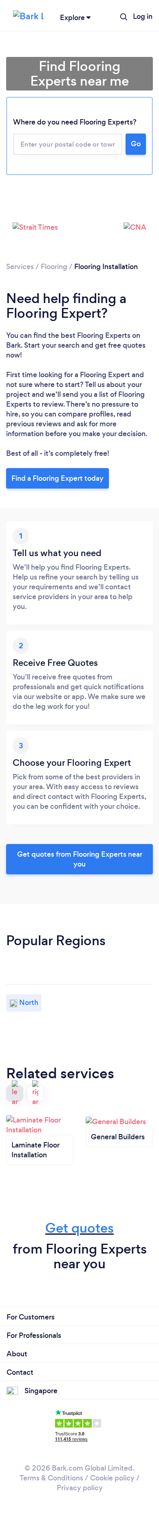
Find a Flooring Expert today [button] (57, 478)
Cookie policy (112, 1478)
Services (20, 267)
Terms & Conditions (51, 1478)
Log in (142, 16)
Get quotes (79, 1228)
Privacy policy (80, 1488)
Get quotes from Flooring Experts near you (79, 859)
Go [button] (136, 144)
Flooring (54, 267)
